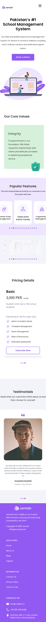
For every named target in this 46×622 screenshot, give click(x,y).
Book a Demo (23, 57)
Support (9, 561)
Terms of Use (12, 587)
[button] (9, 228)
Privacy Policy (12, 582)
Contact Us (11, 577)
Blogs (8, 556)
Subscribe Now (27, 350)
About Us (10, 550)
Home (9, 545)
